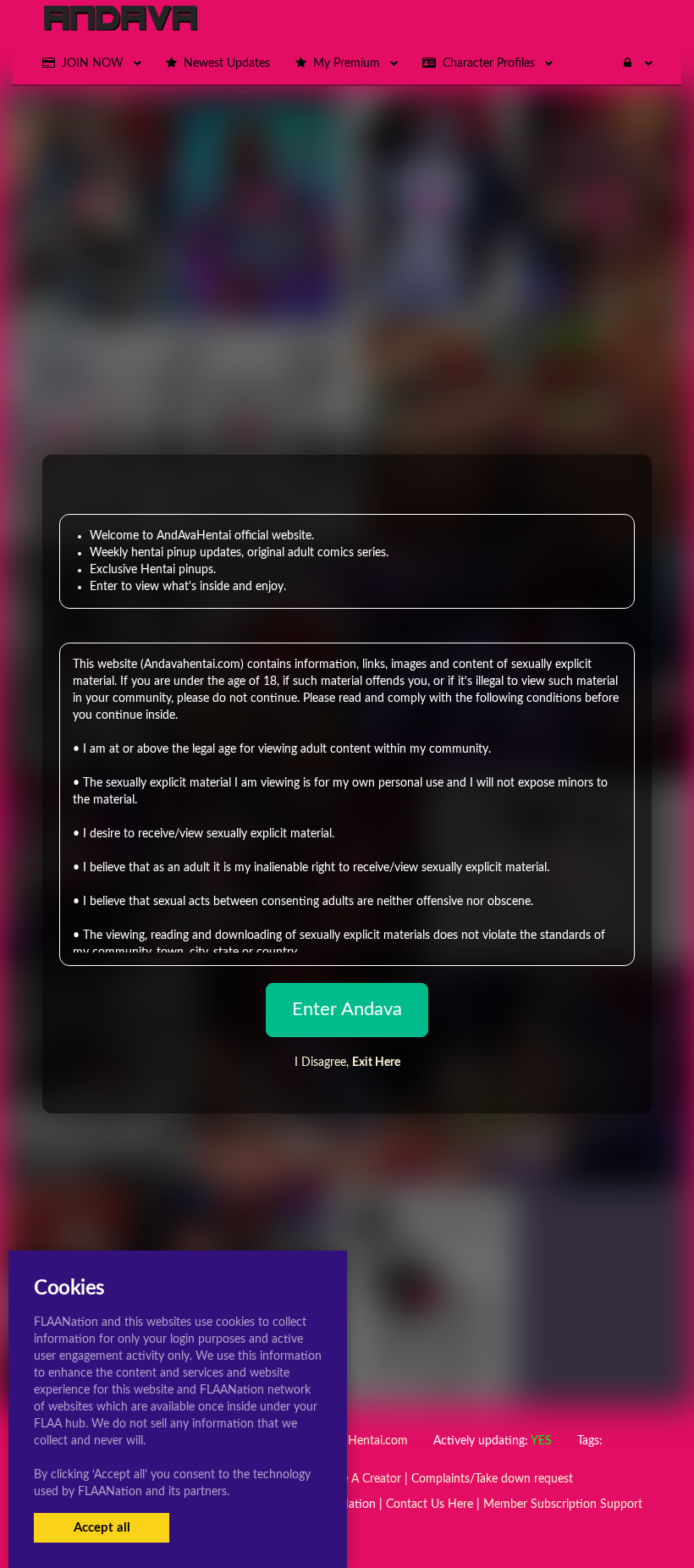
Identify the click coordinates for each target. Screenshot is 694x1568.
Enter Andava (347, 1009)
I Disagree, (347, 1062)
